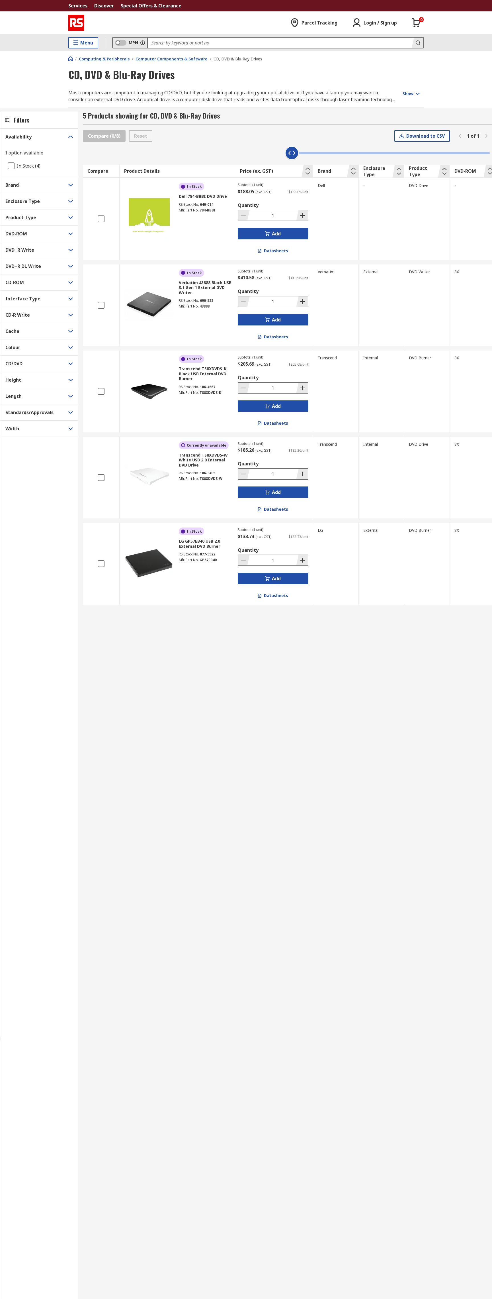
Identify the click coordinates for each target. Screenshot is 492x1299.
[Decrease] (244, 215)
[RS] (76, 23)
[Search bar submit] (417, 43)
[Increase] (302, 215)
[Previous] (460, 136)
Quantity (248, 205)
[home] (70, 58)
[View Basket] (416, 23)
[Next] (486, 136)
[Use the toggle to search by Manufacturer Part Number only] (142, 42)
